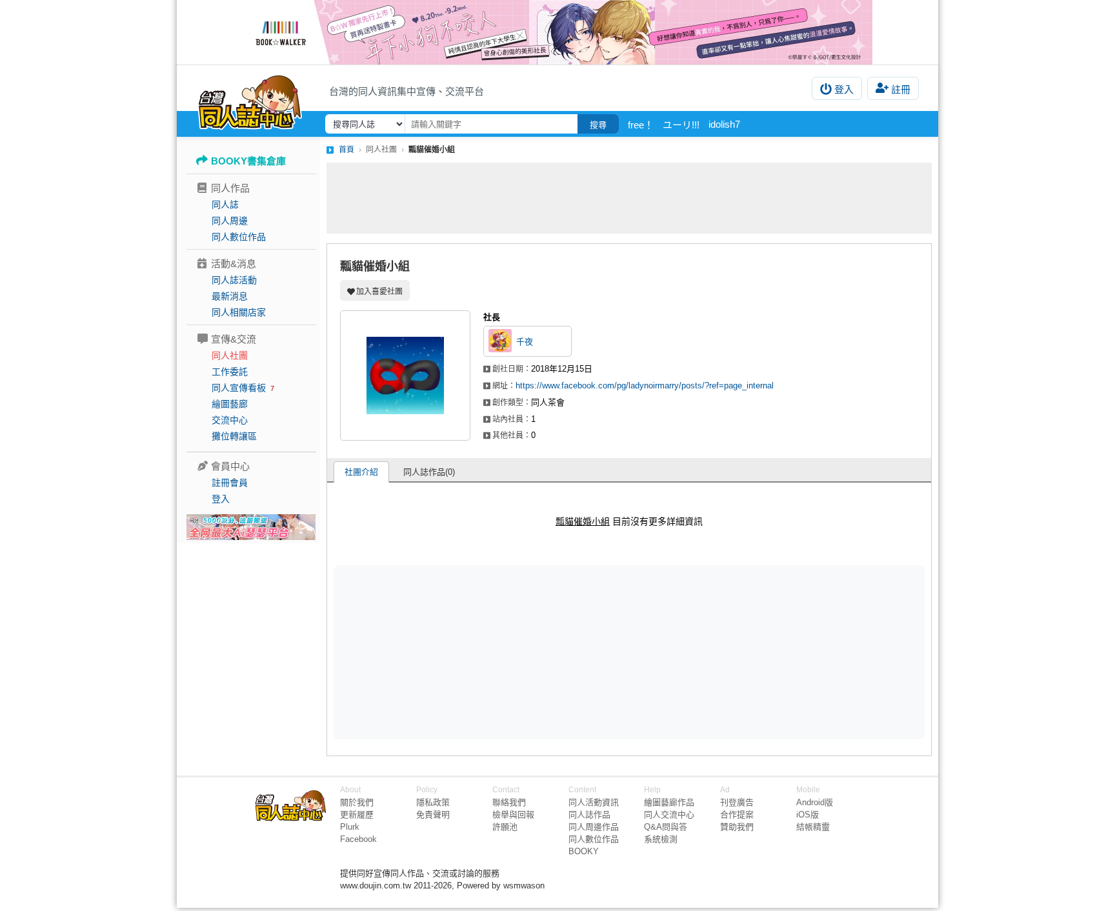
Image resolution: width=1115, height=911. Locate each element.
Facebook (358, 839)
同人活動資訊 (593, 802)
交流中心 (230, 420)
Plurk (349, 827)
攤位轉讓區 (234, 436)
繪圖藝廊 (230, 404)
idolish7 (724, 124)
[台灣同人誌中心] (250, 100)
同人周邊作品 (593, 827)
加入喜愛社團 (379, 291)
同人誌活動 (234, 280)
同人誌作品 (589, 814)
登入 (844, 89)
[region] (529, 651)
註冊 (900, 89)
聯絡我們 (509, 802)
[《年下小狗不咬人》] (557, 32)
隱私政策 (433, 802)
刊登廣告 (737, 802)
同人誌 (225, 204)
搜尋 (598, 125)
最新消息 (230, 296)
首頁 (346, 149)
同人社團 (230, 355)
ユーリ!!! (681, 124)
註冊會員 (230, 482)
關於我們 (357, 802)
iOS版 (807, 814)
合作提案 (737, 814)
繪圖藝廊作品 (669, 802)
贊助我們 (737, 827)
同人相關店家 (239, 312)
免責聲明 (433, 814)
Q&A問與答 (665, 827)
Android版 (814, 802)
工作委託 (230, 371)
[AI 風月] (251, 532)
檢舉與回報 (513, 814)
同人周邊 (230, 220)
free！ (641, 124)
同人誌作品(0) (429, 472)
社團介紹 (361, 472)
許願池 (504, 827)
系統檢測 (661, 839)
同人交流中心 (669, 814)
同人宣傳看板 (239, 388)
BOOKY (583, 851)
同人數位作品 (239, 237)
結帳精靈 (813, 827)
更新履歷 (357, 814)
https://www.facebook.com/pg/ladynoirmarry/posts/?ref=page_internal (645, 385)
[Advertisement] (629, 198)
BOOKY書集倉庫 (248, 160)
